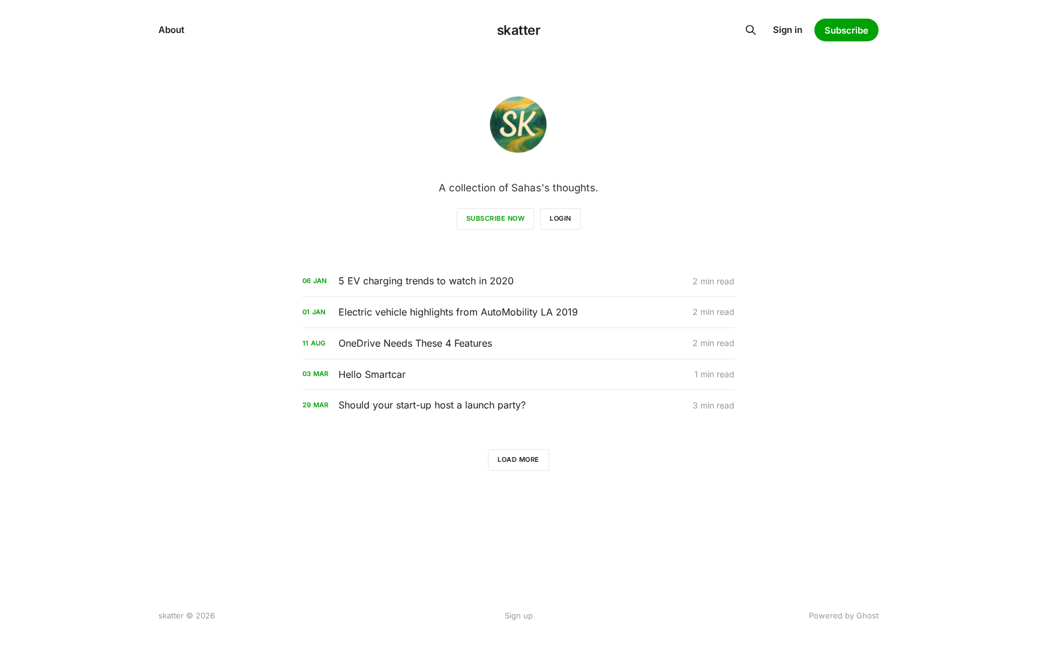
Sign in (787, 29)
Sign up (519, 615)
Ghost (867, 615)
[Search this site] (751, 30)
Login (560, 218)
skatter (519, 30)
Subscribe (846, 30)
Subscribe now (495, 218)
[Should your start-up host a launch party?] (518, 405)
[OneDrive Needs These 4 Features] (518, 343)
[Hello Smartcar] (518, 374)
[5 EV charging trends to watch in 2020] (518, 281)
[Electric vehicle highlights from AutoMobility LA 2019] (518, 312)
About (171, 29)
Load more (518, 459)
